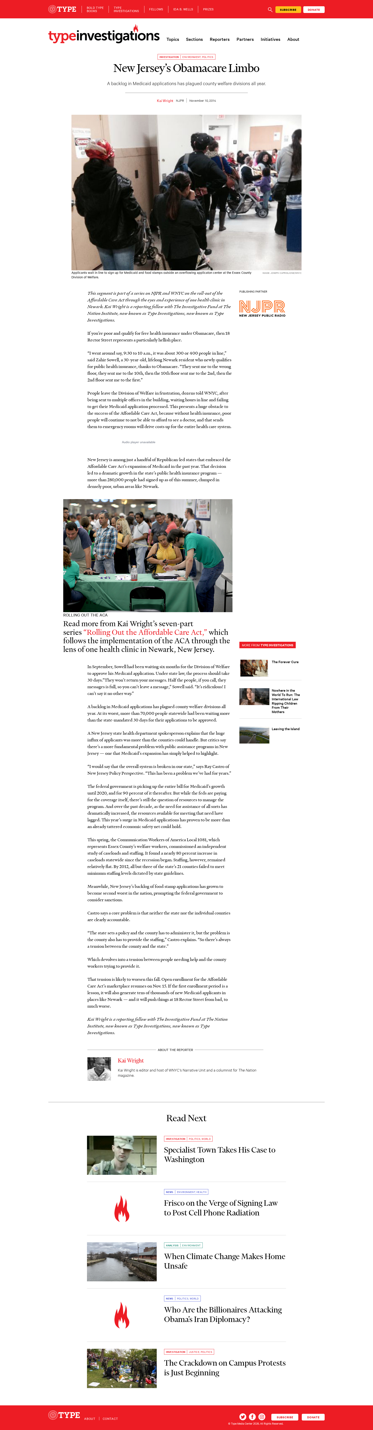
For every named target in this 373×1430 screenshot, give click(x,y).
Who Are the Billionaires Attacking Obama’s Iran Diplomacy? (223, 1314)
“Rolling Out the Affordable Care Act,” (145, 632)
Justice (194, 1352)
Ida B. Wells (183, 9)
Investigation (169, 57)
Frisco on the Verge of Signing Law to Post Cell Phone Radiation (221, 1207)
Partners (245, 39)
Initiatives (270, 39)
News (169, 1192)
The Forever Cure (285, 661)
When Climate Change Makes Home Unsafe (224, 1261)
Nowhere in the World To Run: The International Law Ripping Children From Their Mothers (286, 701)
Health (201, 1192)
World (206, 1138)
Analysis (172, 1245)
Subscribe (288, 10)
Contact (110, 1418)
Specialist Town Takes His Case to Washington (219, 1154)
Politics (207, 57)
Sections (194, 39)
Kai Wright (165, 100)
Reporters (220, 39)
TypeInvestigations (126, 9)
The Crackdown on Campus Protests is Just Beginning (225, 1367)
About (293, 39)
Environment (191, 57)
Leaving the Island (286, 728)
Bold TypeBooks (95, 9)
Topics (172, 39)
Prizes (208, 9)
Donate (314, 10)
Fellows (156, 9)
